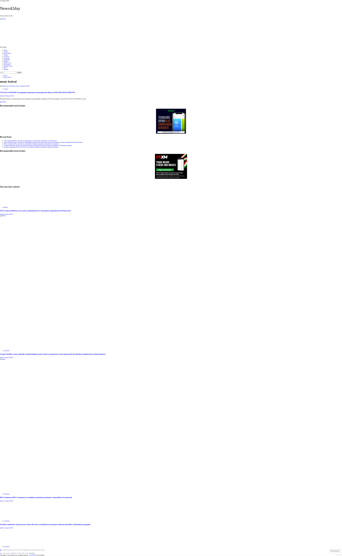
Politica (6, 61)
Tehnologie (7, 59)
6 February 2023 (9, 96)
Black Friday (7, 53)
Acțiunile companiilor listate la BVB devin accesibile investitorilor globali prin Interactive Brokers (31, 147)
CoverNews (32, 555)
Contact (6, 51)
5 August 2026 (8, 357)
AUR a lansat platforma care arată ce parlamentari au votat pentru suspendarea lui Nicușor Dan (30, 140)
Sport (5, 67)
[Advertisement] (171, 33)
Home (5, 50)
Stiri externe (7, 64)
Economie (6, 58)
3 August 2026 (8, 501)
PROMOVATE (8, 66)
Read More (3, 102)
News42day (10, 8)
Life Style (6, 56)
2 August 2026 (8, 528)
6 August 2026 (8, 214)
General (6, 55)
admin (2, 96)
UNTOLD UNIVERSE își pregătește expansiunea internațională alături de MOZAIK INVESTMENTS (37, 92)
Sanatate (6, 69)
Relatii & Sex (7, 63)
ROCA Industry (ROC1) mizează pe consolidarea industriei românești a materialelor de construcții (31, 144)
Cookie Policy (32, 553)
